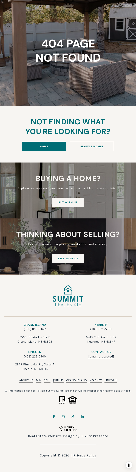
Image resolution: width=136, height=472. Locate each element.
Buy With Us (68, 202)
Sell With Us (68, 258)
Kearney (96, 380)
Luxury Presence (94, 436)
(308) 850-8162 (35, 329)
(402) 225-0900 (35, 356)
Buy (38, 380)
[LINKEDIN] (82, 416)
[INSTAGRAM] (63, 416)
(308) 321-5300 (101, 329)
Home (44, 146)
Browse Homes (92, 146)
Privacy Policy (84, 455)
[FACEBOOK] (53, 416)
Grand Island (76, 380)
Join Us (58, 380)
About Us (26, 380)
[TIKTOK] (72, 416)
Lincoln (110, 380)
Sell (47, 380)
